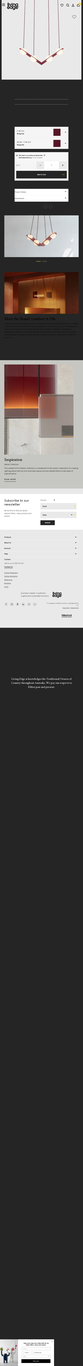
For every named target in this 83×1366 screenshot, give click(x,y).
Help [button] (6, 554)
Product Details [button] (20, 192)
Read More (10, 343)
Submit (47, 523)
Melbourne (8, 580)
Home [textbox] (43, 500)
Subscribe (36, 1361)
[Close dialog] (52, 1341)
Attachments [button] (19, 198)
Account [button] (7, 548)
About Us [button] (7, 543)
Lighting (17, 85)
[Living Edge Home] (13, 6)
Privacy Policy (66, 608)
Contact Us (8, 567)
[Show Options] (49, 1356)
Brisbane (7, 583)
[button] (41, 132)
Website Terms (75, 608)
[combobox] (48, 500)
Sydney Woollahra (11, 576)
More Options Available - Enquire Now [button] (27, 185)
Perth (6, 587)
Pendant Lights (27, 85)
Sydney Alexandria (11, 573)
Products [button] (7, 537)
